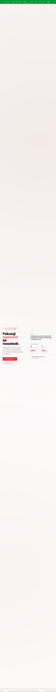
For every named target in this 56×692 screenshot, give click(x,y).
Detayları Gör (35, 358)
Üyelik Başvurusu (10, 358)
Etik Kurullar (25, 2)
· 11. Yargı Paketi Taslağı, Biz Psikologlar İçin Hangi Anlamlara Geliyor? (19, 690)
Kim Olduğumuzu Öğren (8, 363)
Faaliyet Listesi (48, 2)
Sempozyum (42, 1)
